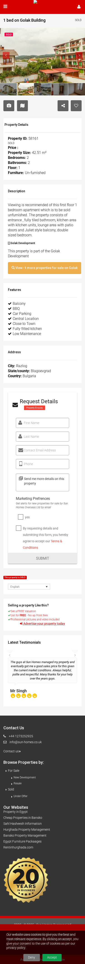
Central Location (26, 318)
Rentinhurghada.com (18, 847)
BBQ (16, 308)
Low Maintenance (27, 334)
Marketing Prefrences (33, 498)
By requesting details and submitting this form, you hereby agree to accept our (45, 538)
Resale (18, 783)
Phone (28, 464)
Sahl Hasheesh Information (22, 823)
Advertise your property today (44, 624)
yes (27, 517)
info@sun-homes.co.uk (26, 741)
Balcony (19, 303)
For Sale (13, 770)
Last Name (31, 436)
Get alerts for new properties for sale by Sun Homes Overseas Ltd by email (42, 505)
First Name (31, 423)
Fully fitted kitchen (27, 329)
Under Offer (20, 795)
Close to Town (24, 323)
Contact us (11, 751)
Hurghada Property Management (26, 829)
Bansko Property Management (24, 835)
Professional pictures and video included (35, 619)
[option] (42, 680)
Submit (42, 558)
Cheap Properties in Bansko (22, 817)
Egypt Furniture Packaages (22, 841)
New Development (25, 777)
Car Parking (22, 313)
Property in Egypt (15, 811)
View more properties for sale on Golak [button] (46, 268)
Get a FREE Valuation (23, 611)
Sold (11, 789)
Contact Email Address (40, 450)
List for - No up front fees (29, 615)
